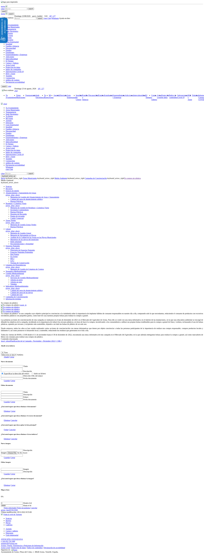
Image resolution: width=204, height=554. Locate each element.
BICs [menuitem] (12, 259)
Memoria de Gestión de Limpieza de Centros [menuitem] (27, 269)
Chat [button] (47, 18)
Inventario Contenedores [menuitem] (19, 210)
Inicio (3, 178)
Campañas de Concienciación (96, 178)
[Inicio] (6, 6)
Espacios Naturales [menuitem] (13, 247)
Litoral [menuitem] (13, 230)
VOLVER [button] (9, 510)
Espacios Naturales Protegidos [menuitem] (21, 252)
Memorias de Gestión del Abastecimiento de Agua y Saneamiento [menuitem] (34, 197)
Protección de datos (18, 548)
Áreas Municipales (30, 178)
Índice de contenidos (34, 548)
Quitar (6, 430)
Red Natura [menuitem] (14, 254)
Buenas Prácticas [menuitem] (16, 201)
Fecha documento (29, 378)
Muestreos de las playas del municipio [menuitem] (24, 240)
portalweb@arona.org (9, 543)
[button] (3, 6)
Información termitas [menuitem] (13, 299)
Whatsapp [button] (55, 18)
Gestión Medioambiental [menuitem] (15, 274)
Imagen (26, 469)
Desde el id (27, 503)
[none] (12, 455)
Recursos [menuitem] (9, 189)
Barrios (8, 521)
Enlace (25, 397)
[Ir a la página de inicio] (2, 104)
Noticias (9, 518)
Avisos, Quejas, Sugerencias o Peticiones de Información (22, 546)
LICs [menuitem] (12, 261)
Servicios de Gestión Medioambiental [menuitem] (24, 278)
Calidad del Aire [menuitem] (16, 295)
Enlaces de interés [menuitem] (12, 191)
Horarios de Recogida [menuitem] (18, 214)
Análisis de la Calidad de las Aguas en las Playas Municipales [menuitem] (33, 237)
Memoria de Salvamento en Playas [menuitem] (23, 235)
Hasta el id (27, 506)
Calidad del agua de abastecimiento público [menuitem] (26, 199)
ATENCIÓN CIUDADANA (12, 539)
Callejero (9, 525)
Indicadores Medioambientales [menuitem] (17, 287)
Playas (8, 523)
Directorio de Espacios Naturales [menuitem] (22, 250)
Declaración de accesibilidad (54, 548)
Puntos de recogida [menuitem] (17, 216)
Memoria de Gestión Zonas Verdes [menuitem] (23, 225)
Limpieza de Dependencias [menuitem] (16, 266)
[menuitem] (11, 96)
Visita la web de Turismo (12, 514)
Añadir (6, 357)
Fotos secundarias (23, 508)
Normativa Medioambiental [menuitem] (16, 271)
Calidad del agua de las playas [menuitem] (21, 293)
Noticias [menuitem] (9, 187)
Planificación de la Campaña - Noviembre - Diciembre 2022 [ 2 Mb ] (31, 341)
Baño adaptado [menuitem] (16, 242)
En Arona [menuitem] (14, 257)
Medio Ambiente (61, 178)
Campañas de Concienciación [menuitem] (17, 297)
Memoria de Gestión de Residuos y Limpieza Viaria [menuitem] (29, 208)
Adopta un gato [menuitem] (16, 282)
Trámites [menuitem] (13, 284)
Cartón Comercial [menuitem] (17, 218)
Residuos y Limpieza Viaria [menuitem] (16, 204)
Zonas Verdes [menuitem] (13, 221)
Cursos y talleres (12, 531)
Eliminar (7, 411)
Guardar (7, 381)
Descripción (27, 371)
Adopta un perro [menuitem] (16, 280)
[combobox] (25, 18)
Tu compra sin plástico (132, 178)
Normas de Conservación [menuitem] (19, 263)
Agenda (9, 529)
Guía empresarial (12, 535)
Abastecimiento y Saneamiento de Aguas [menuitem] (21, 194)
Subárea (20, 355)
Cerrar (11, 357)
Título (25, 366)
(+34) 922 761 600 (8, 541)
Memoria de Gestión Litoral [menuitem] (20, 233)
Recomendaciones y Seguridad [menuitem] (21, 244)
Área (6, 353)
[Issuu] (14, 550)
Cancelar (14, 420)
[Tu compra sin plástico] (10, 307)
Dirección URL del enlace (33, 376)
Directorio (9, 533)
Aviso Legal (5, 548)
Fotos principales (10, 508)
